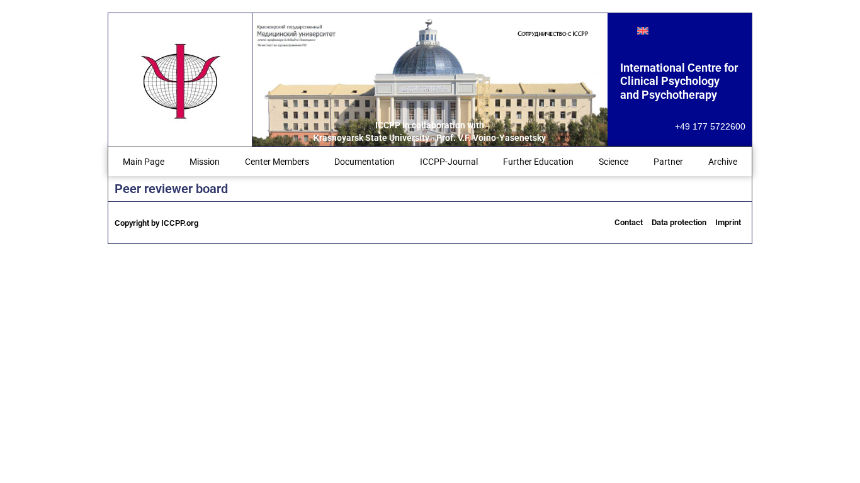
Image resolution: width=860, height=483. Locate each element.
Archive (722, 162)
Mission (205, 162)
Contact (628, 222)
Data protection (679, 222)
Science (613, 162)
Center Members (277, 162)
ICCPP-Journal (449, 162)
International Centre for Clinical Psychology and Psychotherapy (679, 81)
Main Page (143, 162)
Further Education (538, 162)
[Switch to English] (643, 30)
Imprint (728, 222)
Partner (668, 162)
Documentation (364, 162)
